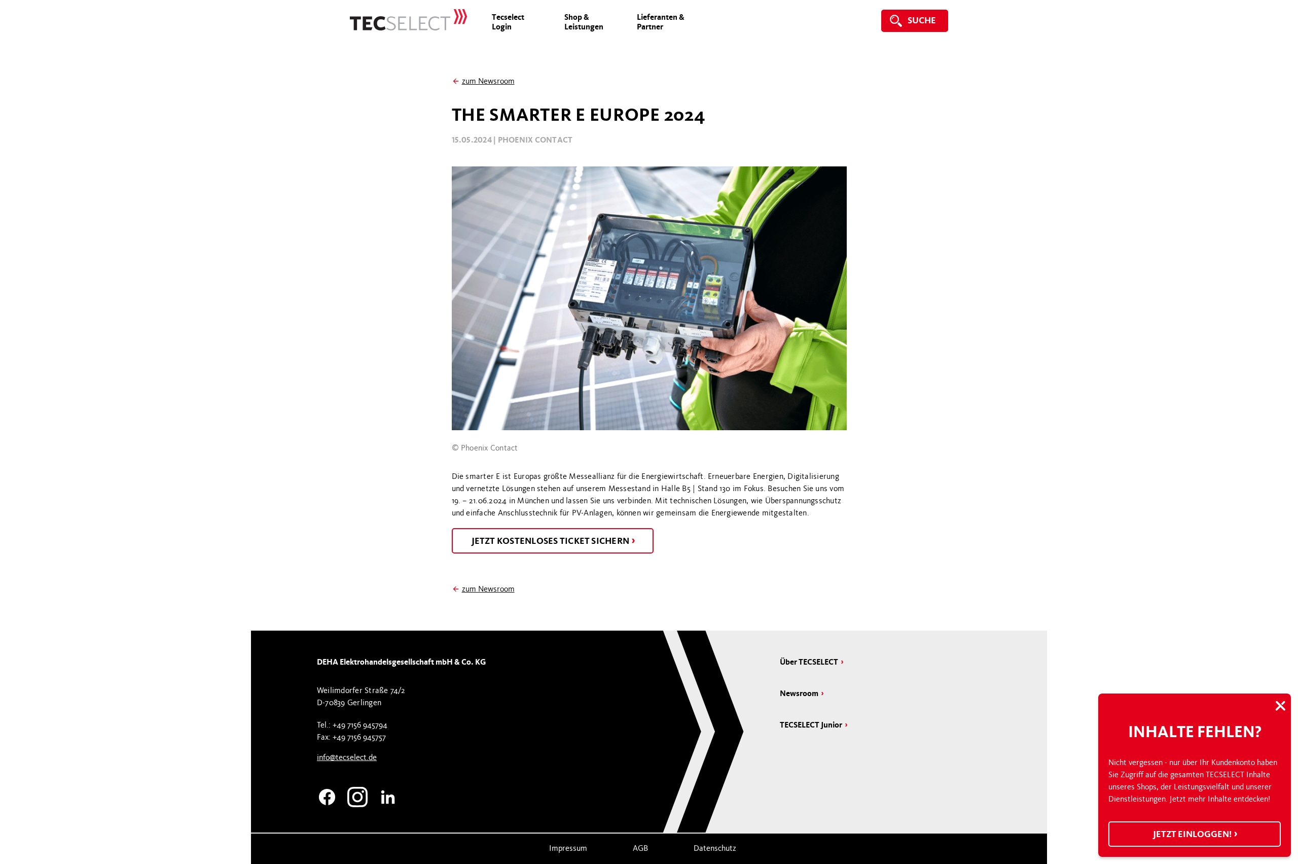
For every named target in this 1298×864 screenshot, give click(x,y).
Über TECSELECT (809, 662)
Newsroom (799, 693)
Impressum (568, 848)
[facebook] (327, 795)
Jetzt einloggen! (1193, 834)
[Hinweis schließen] (1280, 707)
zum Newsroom (488, 81)
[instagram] (357, 795)
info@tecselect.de (347, 757)
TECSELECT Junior (811, 725)
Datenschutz (715, 848)
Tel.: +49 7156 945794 (352, 725)
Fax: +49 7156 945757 (351, 737)
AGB (640, 848)
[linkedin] (388, 795)
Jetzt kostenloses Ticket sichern (551, 540)
